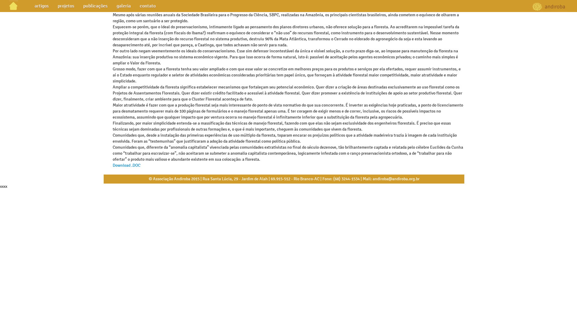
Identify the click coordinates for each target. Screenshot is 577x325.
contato (148, 6)
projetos (66, 6)
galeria (124, 6)
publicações (95, 6)
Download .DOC (126, 165)
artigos (42, 6)
